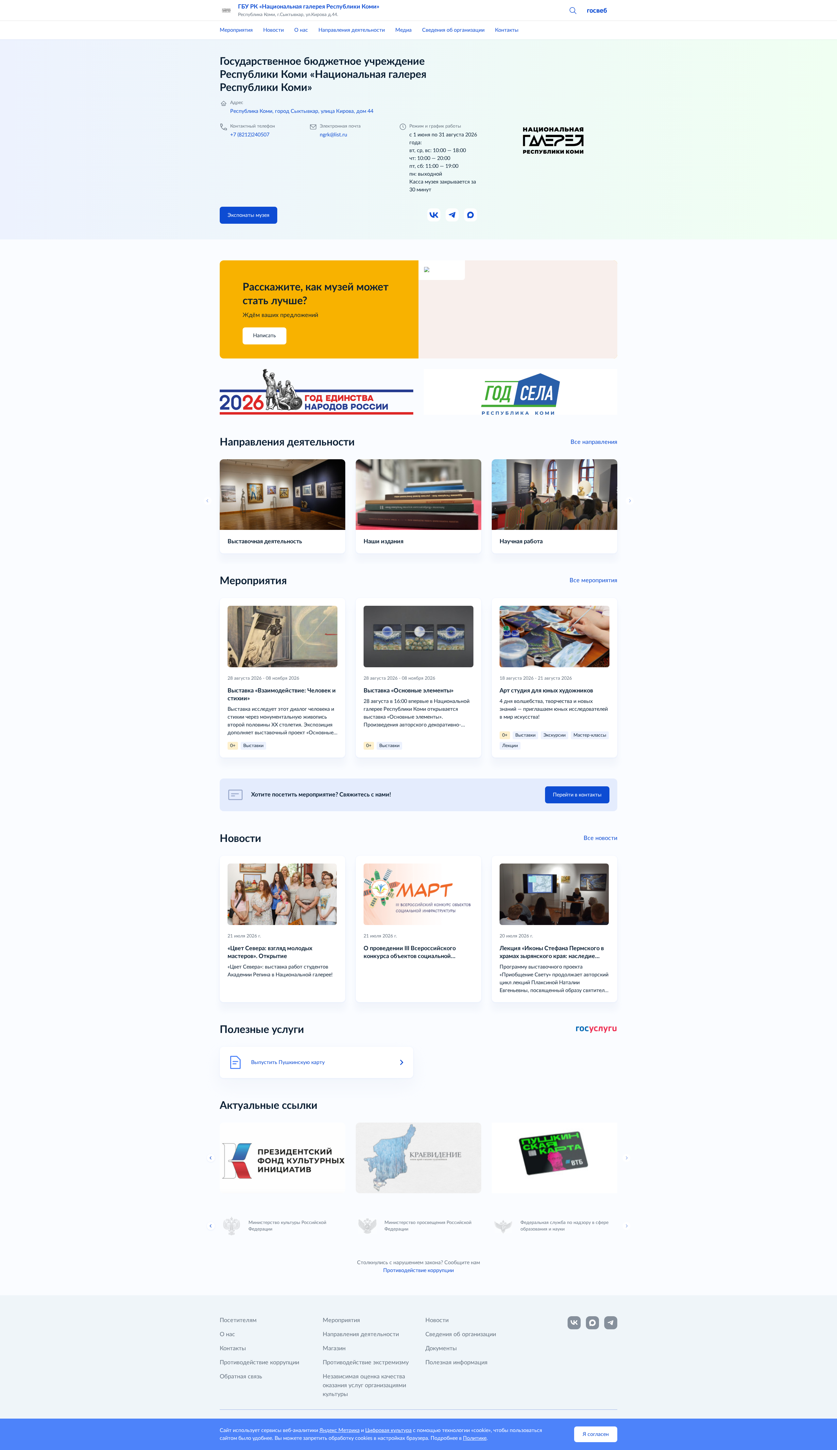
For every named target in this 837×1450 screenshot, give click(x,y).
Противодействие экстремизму (366, 1363)
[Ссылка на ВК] (434, 215)
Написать (264, 335)
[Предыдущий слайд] (211, 1158)
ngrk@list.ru (333, 134)
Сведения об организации (453, 30)
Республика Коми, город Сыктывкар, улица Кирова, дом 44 (301, 111)
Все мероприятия (593, 581)
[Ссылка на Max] (471, 215)
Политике (475, 1438)
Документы (441, 1349)
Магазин (334, 1349)
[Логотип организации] (226, 10)
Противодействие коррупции (418, 1270)
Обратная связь (241, 1377)
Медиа (403, 30)
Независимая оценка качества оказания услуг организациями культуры (364, 1385)
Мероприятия (236, 30)
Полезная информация (456, 1363)
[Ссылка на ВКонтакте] (574, 1322)
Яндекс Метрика (339, 1430)
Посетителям (238, 1320)
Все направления (594, 442)
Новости (273, 30)
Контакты (507, 30)
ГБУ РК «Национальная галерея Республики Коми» (308, 7)
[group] (282, 1158)
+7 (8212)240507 (249, 134)
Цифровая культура (388, 1430)
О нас (301, 30)
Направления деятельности (351, 30)
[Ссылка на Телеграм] (452, 215)
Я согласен (596, 1434)
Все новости (600, 838)
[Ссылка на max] (592, 1322)
